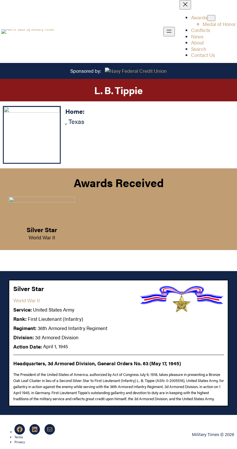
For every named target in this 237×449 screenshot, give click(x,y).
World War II (42, 237)
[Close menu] (185, 5)
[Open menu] (169, 31)
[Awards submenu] (211, 18)
